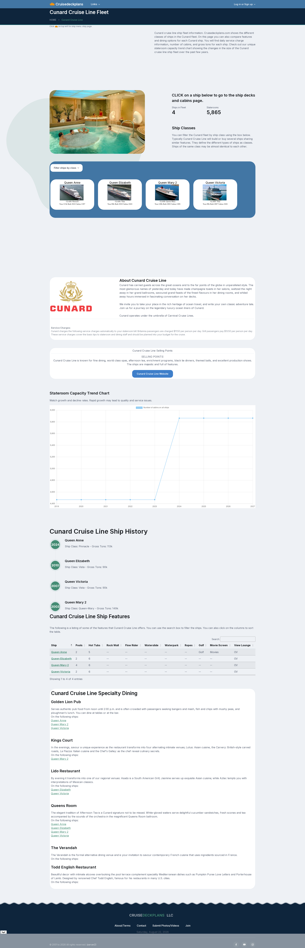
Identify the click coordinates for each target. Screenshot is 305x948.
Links (94, 4)
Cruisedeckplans (69, 4)
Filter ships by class (65, 167)
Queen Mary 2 (60, 665)
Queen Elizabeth (61, 658)
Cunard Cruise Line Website (152, 373)
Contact (141, 925)
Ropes (189, 645)
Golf (201, 645)
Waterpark (171, 645)
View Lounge (242, 645)
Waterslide (151, 645)
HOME (53, 19)
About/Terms (122, 925)
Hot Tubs (94, 645)
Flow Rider (131, 645)
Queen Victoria (60, 671)
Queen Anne (59, 652)
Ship (54, 645)
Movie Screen (219, 645)
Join (187, 925)
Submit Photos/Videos (165, 925)
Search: (216, 639)
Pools (79, 645)
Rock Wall (113, 645)
